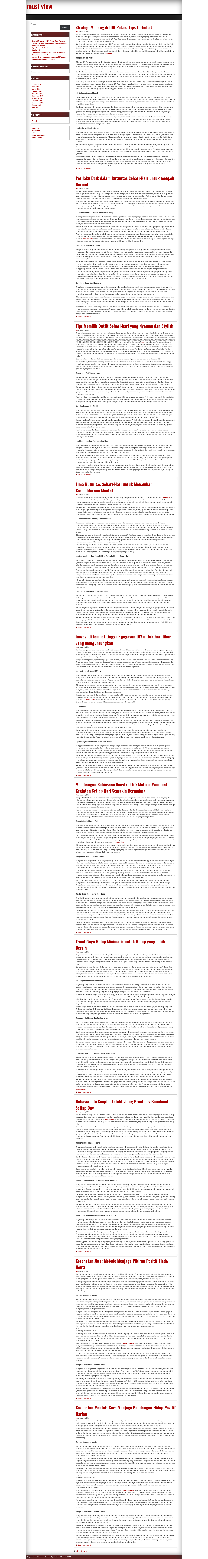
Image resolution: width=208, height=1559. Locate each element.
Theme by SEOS (65, 1557)
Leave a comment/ (84, 169)
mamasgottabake (128, 1343)
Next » (85, 1551)
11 (81, 1551)
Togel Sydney (37, 137)
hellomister (166, 497)
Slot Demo (36, 130)
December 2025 (37, 96)
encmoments (88, 239)
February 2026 (37, 91)
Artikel (34, 121)
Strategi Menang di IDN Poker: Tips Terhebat (114, 27)
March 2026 (36, 89)
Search (33, 24)
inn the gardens (118, 842)
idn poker (109, 53)
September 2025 (38, 103)
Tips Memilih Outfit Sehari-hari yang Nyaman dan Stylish (124, 326)
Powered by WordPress (52, 1557)
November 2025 (37, 98)
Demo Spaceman (38, 135)
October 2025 (37, 101)
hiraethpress (80, 1089)
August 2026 (36, 84)
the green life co (89, 699)
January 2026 (37, 94)
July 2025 (35, 107)
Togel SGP (36, 128)
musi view (39, 6)
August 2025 (36, 105)
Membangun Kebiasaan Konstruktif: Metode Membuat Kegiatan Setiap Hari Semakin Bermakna (121, 787)
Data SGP (35, 133)
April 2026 (35, 87)
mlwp (143, 342)
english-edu (109, 1119)
